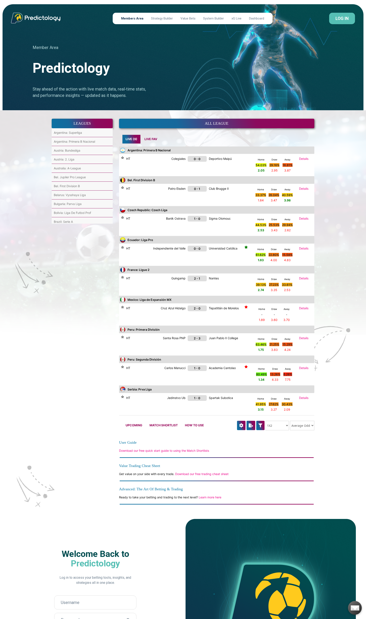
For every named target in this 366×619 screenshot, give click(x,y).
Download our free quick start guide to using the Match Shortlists (164, 450)
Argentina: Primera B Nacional (74, 141)
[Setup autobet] (241, 425)
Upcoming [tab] (134, 425)
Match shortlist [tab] (164, 425)
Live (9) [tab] (131, 139)
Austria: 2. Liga (64, 159)
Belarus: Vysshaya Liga (70, 195)
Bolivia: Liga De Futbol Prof (72, 213)
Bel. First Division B (67, 186)
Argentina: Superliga (68, 132)
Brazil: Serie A (63, 221)
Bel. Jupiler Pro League (70, 177)
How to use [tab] (194, 425)
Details (303, 158)
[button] (260, 425)
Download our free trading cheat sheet (202, 474)
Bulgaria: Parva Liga (68, 204)
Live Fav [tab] (150, 139)
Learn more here (210, 497)
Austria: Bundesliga (67, 150)
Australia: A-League (67, 168)
